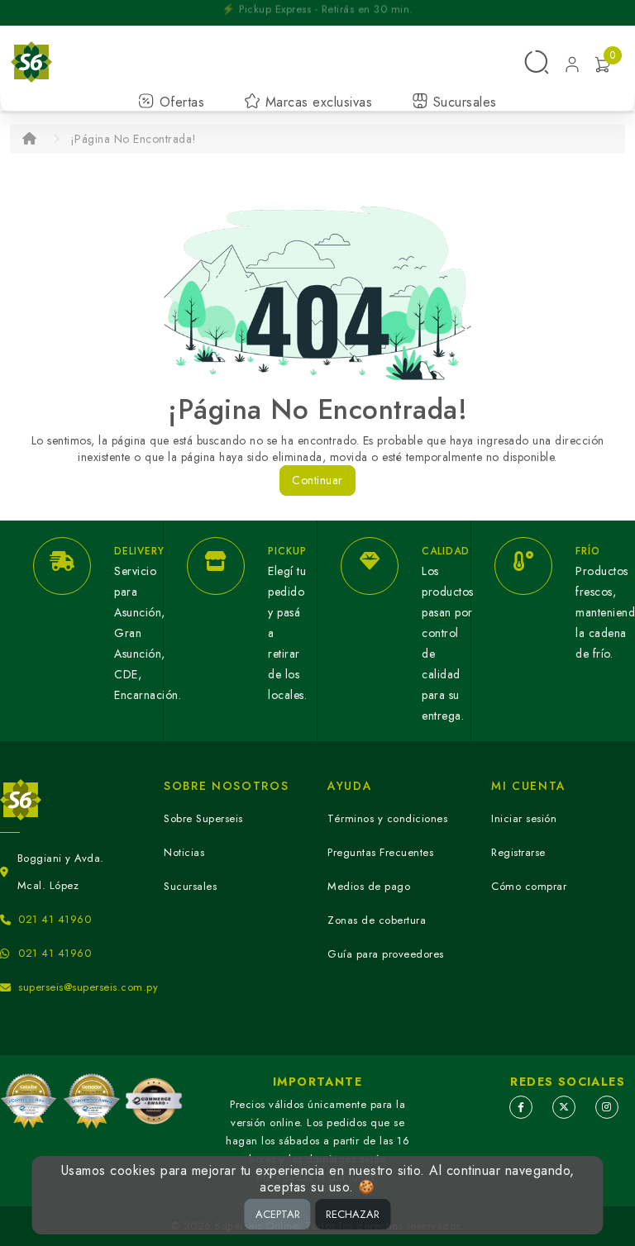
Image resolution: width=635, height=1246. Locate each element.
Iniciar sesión (523, 818)
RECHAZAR (353, 1214)
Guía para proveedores (385, 954)
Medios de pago (368, 886)
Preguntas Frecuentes (380, 852)
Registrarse (518, 852)
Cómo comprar (528, 886)
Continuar (317, 480)
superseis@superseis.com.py (88, 987)
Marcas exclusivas (316, 102)
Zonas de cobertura (376, 920)
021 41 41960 (54, 919)
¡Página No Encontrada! (133, 139)
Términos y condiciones (387, 818)
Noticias (184, 852)
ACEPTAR (277, 1214)
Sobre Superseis (203, 818)
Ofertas (179, 102)
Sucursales (462, 102)
